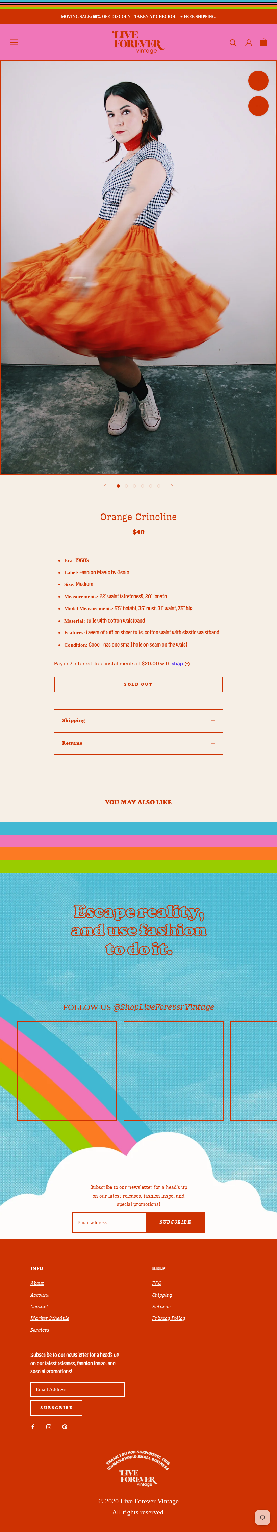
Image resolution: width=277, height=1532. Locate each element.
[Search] (233, 42)
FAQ (156, 1283)
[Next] (172, 485)
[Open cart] (263, 42)
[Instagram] (48, 1426)
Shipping (73, 720)
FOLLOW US (138, 1007)
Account (39, 1295)
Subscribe (175, 1222)
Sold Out (138, 684)
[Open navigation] (14, 42)
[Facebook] (32, 1426)
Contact (39, 1306)
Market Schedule (49, 1318)
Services (39, 1329)
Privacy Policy (168, 1318)
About (37, 1283)
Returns (72, 743)
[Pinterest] (64, 1426)
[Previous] (105, 485)
